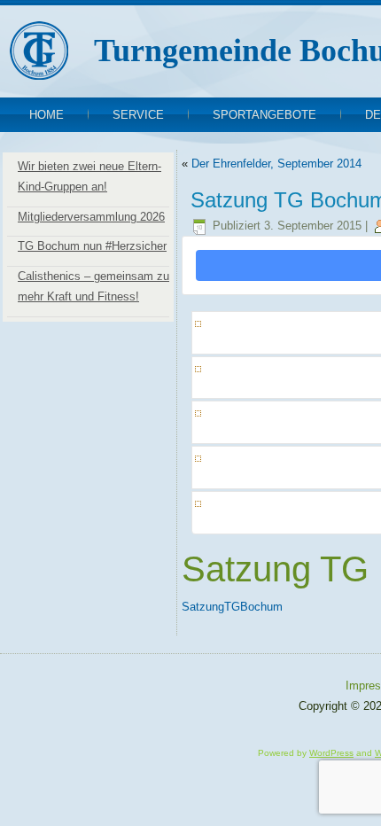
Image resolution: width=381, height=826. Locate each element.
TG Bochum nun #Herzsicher (92, 246)
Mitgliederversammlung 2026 (91, 216)
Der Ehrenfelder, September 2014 (276, 163)
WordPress (331, 753)
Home (46, 114)
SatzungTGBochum (232, 606)
